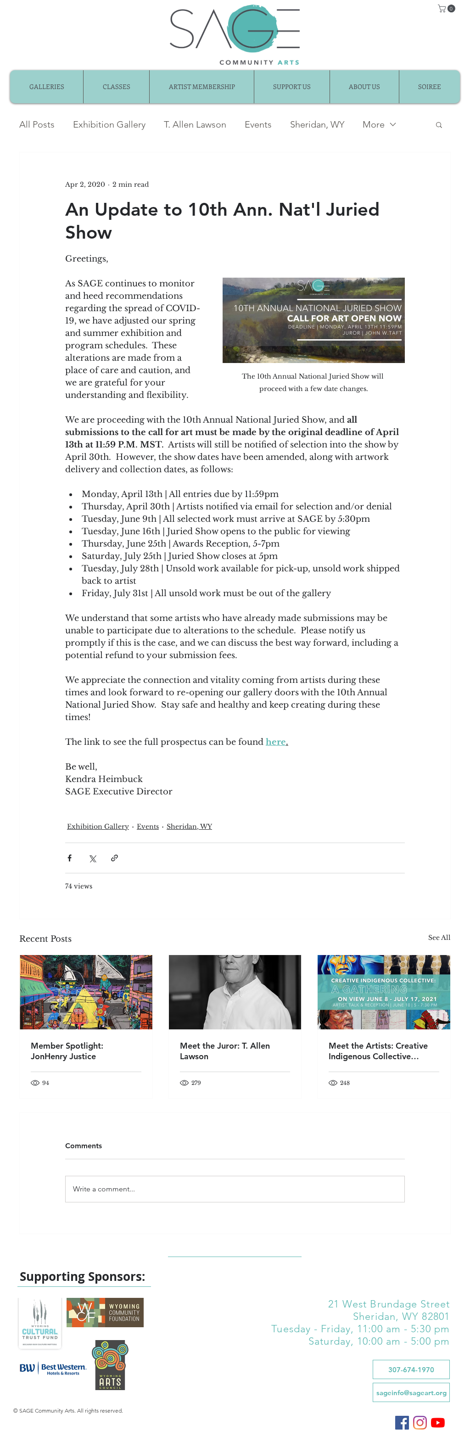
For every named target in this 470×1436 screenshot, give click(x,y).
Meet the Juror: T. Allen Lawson (225, 1051)
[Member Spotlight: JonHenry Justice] (86, 992)
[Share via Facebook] (69, 858)
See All (439, 937)
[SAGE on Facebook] (402, 1423)
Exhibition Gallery (109, 124)
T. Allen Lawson (195, 124)
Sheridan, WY (317, 124)
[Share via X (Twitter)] (92, 858)
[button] (447, 8)
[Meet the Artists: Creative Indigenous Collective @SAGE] (384, 992)
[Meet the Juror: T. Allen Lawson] (235, 992)
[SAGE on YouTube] (438, 1423)
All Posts (37, 124)
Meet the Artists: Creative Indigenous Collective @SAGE (378, 1051)
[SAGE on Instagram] (420, 1423)
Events (258, 124)
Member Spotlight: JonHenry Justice (67, 1051)
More (374, 124)
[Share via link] (114, 858)
